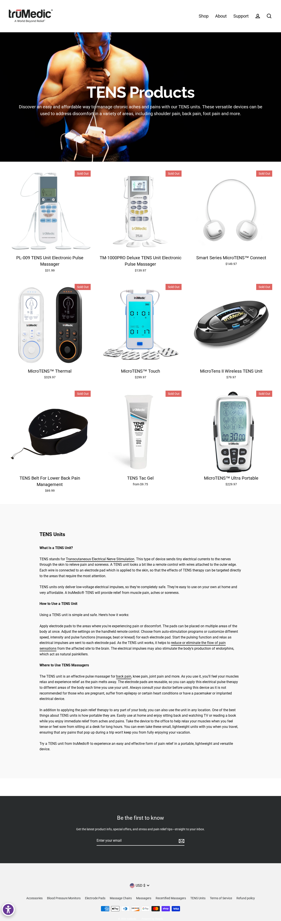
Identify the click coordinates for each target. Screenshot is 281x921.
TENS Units (197, 898)
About (221, 16)
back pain (123, 676)
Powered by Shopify (152, 918)
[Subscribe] (180, 841)
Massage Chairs (121, 898)
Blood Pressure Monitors (64, 898)
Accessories (34, 898)
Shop (204, 16)
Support (241, 16)
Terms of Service (221, 898)
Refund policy (245, 898)
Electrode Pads (95, 898)
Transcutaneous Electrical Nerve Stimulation (100, 559)
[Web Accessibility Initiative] (8, 909)
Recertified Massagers (171, 898)
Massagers (143, 898)
